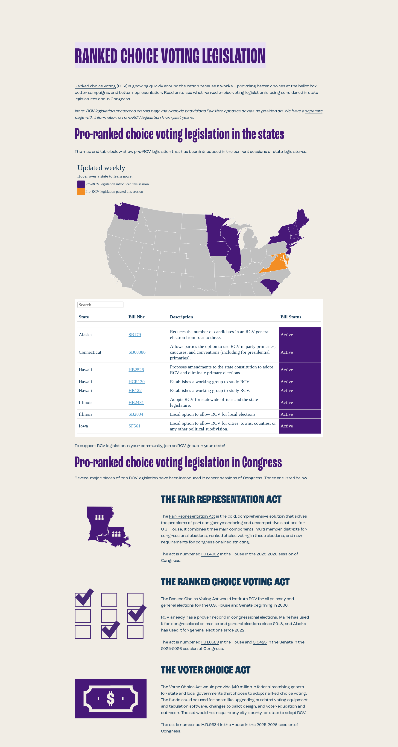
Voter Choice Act (185, 687)
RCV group (188, 446)
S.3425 (260, 642)
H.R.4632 (210, 554)
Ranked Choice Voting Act (194, 599)
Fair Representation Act (192, 516)
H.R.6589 (210, 642)
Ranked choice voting (95, 86)
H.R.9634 (210, 725)
